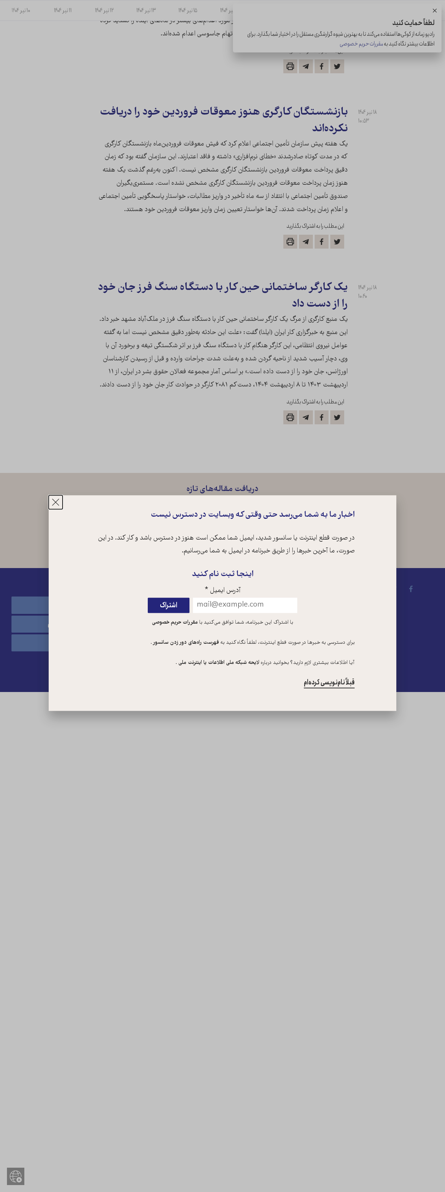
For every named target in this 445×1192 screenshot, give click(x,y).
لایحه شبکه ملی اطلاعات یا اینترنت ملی (218, 662)
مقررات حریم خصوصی (175, 622)
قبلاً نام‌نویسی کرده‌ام (329, 682)
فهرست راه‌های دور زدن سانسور (185, 643)
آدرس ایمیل (223, 591)
